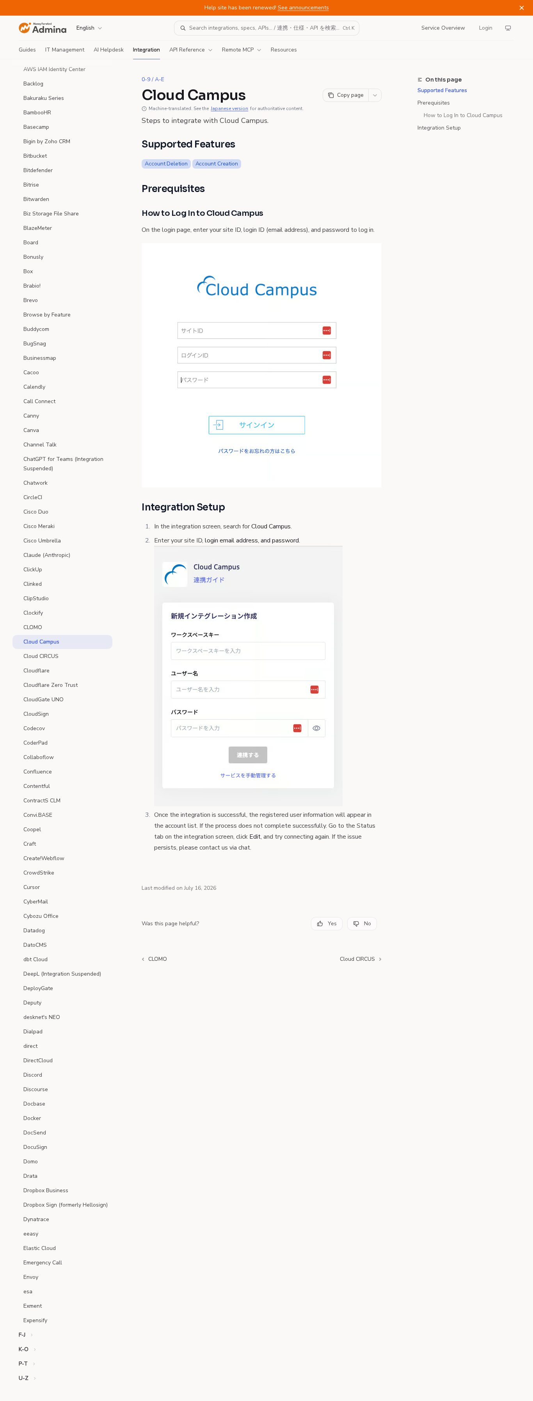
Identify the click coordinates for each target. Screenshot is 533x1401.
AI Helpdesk (109, 49)
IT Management (64, 49)
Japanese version (229, 108)
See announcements (303, 7)
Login (485, 28)
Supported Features (442, 90)
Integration (146, 49)
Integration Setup (439, 128)
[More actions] (375, 95)
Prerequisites (434, 103)
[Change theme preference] (508, 28)
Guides (27, 49)
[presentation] (68, 730)
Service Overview (443, 28)
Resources (284, 49)
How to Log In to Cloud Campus (463, 115)
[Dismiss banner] (522, 8)
